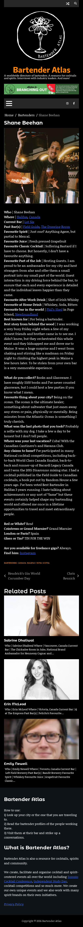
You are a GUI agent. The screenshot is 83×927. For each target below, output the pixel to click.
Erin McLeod (15, 704)
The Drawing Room (55, 226)
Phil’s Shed (54, 309)
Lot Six (29, 221)
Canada (34, 216)
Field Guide (31, 226)
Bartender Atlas (41, 69)
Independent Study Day (50, 881)
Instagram (28, 552)
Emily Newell (15, 764)
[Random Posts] (67, 3)
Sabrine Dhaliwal (19, 640)
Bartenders (10, 562)
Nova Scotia (43, 562)
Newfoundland (26, 314)
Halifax (22, 216)
